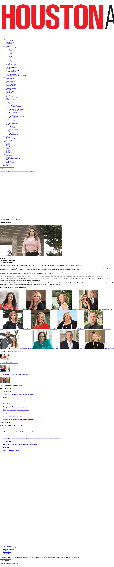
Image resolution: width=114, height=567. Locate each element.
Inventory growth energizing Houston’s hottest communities (18, 419)
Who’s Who (6, 46)
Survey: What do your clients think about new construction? (19, 394)
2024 (10, 60)
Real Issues (9, 94)
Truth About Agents (11, 99)
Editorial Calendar (10, 160)
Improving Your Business (12, 139)
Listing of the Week (11, 88)
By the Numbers (7, 416)
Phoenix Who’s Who (11, 71)
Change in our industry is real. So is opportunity (15, 407)
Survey (5, 391)
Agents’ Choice (10, 80)
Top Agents (12, 104)
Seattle (7, 151)
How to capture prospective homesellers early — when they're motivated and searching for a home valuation (31, 438)
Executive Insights (10, 83)
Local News (9, 43)
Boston (8, 144)
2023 (10, 59)
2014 (7, 125)
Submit (8, 164)
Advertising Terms (7, 546)
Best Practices (6, 136)
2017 (7, 108)
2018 (10, 52)
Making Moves (10, 90)
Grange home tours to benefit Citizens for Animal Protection (19, 413)
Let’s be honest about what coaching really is (15, 400)
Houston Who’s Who (11, 47)
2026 (10, 63)
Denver (8, 148)
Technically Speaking (11, 97)
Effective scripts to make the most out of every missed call (18, 431)
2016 (10, 50)
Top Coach (9, 140)
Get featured (9, 161)
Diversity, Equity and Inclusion (13, 158)
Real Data (5, 101)
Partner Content (10, 91)
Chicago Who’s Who (11, 67)
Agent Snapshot (10, 78)
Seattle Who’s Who (11, 73)
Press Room (6, 554)
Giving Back (6, 410)
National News (10, 45)
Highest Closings (16, 106)
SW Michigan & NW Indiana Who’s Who (16, 75)
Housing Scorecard (11, 84)
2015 (10, 49)
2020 (10, 54)
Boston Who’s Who (11, 66)
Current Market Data (11, 42)
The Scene (8, 98)
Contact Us (9, 157)
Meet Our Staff (10, 162)
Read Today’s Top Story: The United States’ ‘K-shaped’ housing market (17, 171)
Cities (4, 141)
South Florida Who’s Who (12, 74)
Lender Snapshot (10, 87)
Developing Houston (11, 81)
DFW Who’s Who (10, 68)
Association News (10, 40)
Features (5, 77)
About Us (5, 154)
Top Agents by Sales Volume (16, 109)
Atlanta (8, 143)
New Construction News (23, 410)
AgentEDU (9, 137)
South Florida (9, 153)
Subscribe (5, 165)
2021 (10, 56)
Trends (20, 416)
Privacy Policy (6, 550)
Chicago (8, 146)
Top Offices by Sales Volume (16, 111)
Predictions (9, 92)
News (4, 39)
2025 (10, 61)
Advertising (9, 155)
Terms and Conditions (8, 549)
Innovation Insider (10, 85)
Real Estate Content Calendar (11, 450)
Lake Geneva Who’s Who (12, 70)
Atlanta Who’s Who (11, 64)
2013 (7, 130)
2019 (10, 53)
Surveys (8, 95)
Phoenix (8, 150)
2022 (10, 57)
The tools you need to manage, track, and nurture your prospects (20, 444)
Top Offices (15, 105)
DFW (7, 147)
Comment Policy (7, 552)
